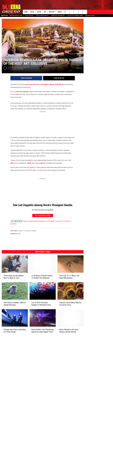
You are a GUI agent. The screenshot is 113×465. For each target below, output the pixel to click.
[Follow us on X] (80, 12)
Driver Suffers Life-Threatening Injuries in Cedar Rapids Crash (42, 330)
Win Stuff (52, 12)
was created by (40, 163)
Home (25, 12)
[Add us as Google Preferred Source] (71, 12)
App (45, 12)
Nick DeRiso (20, 69)
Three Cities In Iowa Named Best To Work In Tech (13, 277)
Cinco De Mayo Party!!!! (42, 15)
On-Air (32, 12)
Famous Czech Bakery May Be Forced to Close (70, 304)
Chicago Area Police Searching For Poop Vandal (15, 330)
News (19, 233)
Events (60, 12)
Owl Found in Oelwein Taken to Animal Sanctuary (15, 304)
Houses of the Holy (55, 84)
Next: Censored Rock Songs (42, 215)
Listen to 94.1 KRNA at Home (75, 15)
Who (11, 163)
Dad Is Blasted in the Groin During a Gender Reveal (68, 330)
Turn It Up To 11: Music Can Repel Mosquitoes (69, 277)
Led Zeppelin (44, 84)
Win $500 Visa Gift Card (16, 15)
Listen (39, 12)
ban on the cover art (31, 84)
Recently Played (90, 15)
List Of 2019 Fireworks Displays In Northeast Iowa (41, 304)
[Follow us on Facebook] (76, 12)
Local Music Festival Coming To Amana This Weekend (41, 277)
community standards (22, 91)
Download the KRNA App (58, 15)
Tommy (29, 163)
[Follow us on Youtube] (85, 12)
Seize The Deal (29, 15)
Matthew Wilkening (11, 67)
